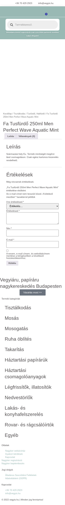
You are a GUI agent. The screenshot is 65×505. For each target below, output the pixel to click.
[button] (18, 13)
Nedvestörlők (19, 397)
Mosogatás (16, 328)
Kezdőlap (7, 113)
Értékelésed (13, 211)
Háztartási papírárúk (26, 359)
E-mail (10, 240)
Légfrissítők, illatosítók (28, 387)
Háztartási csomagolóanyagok (25, 373)
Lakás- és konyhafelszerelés (24, 411)
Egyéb (11, 435)
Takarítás (14, 349)
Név (9, 228)
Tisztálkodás (19, 113)
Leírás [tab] (10, 136)
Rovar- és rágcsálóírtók (29, 424)
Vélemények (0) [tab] (27, 136)
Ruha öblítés (18, 339)
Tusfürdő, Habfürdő (36, 113)
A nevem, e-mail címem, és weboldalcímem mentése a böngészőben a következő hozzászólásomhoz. (28, 256)
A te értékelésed (15, 202)
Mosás (12, 318)
